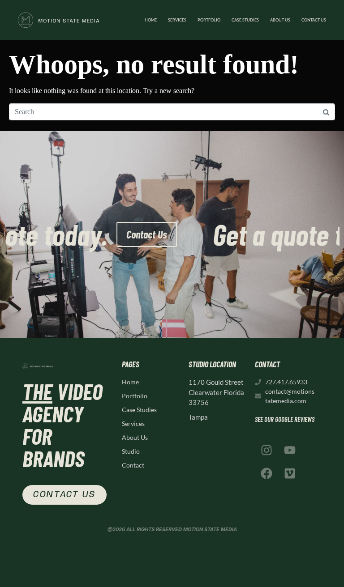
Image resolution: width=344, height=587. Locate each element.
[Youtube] (289, 450)
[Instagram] (266, 450)
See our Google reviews (284, 419)
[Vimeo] (289, 473)
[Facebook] (266, 473)
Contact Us (215, 234)
